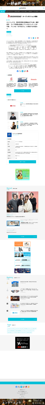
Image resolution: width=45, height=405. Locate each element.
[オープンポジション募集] (22, 16)
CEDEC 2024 (34, 328)
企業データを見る (22, 161)
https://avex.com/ (15, 134)
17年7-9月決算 (9, 33)
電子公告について (22, 394)
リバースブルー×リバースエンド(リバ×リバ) (28, 330)
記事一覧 (2, 11)
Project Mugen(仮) (18, 330)
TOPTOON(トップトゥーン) (27, 328)
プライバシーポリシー (22, 397)
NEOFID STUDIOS (29, 332)
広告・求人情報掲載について (22, 391)
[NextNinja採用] (22, 343)
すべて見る (22, 90)
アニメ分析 (42, 11)
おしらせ (22, 396)
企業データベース (9, 11)
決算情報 (30, 11)
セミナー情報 (24, 11)
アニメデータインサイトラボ (19, 328)
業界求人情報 (17, 11)
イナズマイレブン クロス (11, 328)
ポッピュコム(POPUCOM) (11, 330)
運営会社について (22, 389)
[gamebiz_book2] (22, 174)
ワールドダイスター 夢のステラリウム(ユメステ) (19, 332)
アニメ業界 (36, 11)
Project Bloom (10, 332)
